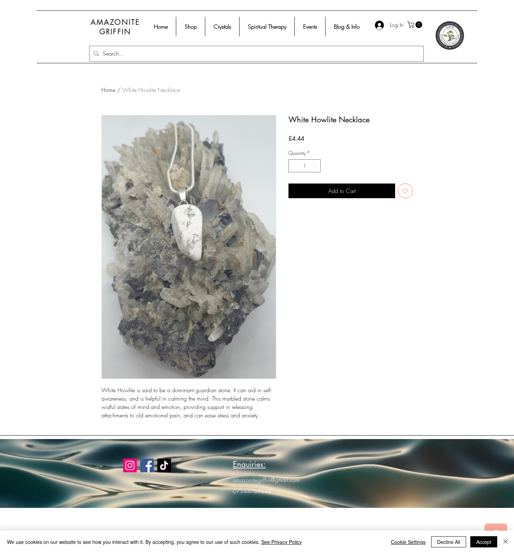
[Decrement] (294, 166)
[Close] (505, 541)
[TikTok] (164, 465)
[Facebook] (147, 465)
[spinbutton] (304, 166)
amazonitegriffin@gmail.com (266, 480)
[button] (415, 24)
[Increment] (315, 166)
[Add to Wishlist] (405, 191)
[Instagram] (130, 465)
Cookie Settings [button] (408, 541)
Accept (483, 541)
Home (108, 90)
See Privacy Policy (281, 541)
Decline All (448, 541)
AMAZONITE (115, 22)
